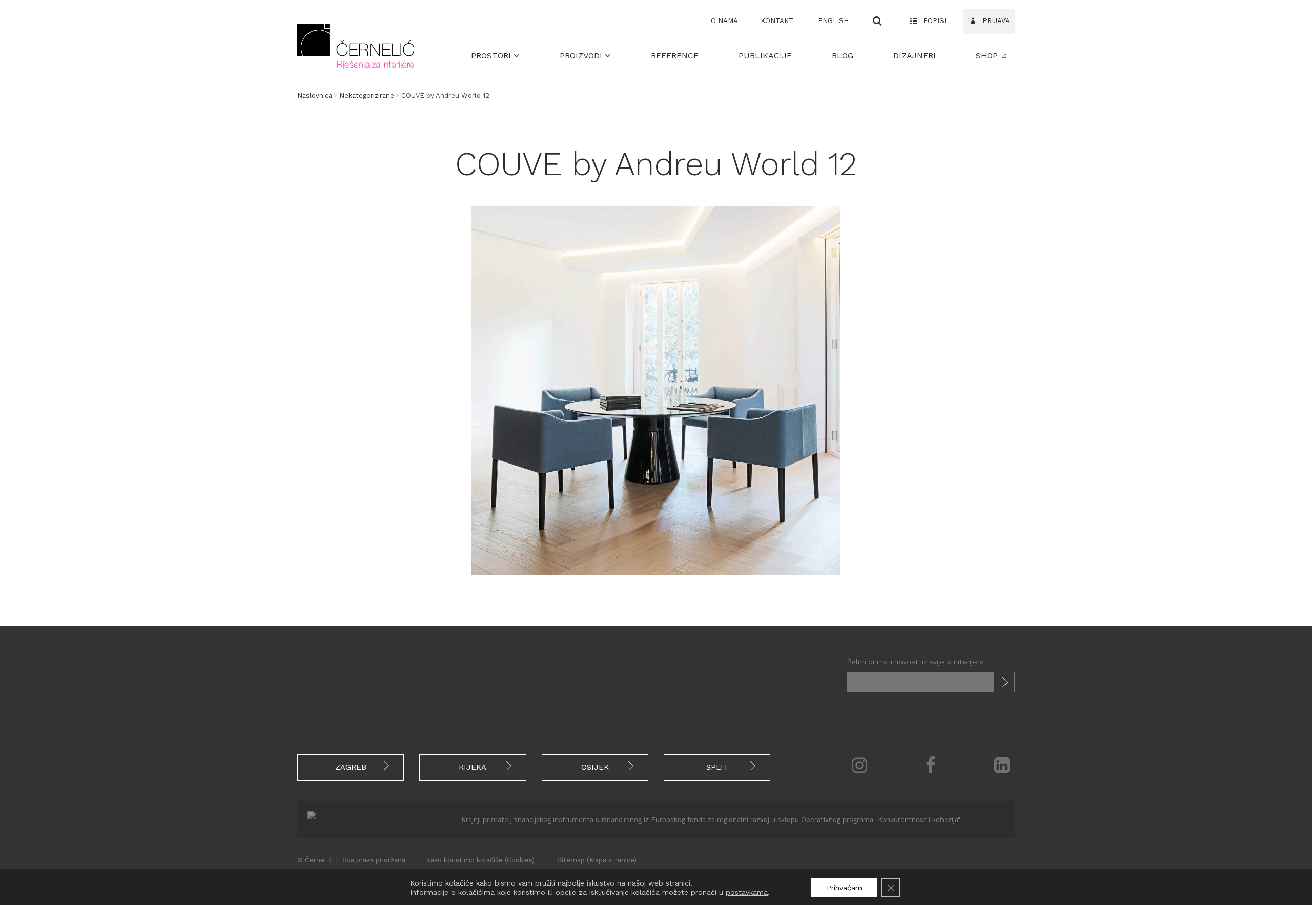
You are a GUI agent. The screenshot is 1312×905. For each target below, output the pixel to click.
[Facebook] (931, 765)
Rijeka (472, 767)
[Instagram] (859, 765)
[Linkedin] (1002, 765)
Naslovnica (314, 95)
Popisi (933, 21)
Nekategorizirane (366, 95)
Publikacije (765, 55)
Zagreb (350, 767)
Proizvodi (582, 55)
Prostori (492, 55)
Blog (842, 55)
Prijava (995, 21)
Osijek (595, 767)
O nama (724, 21)
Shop (987, 55)
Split (717, 767)
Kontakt (777, 21)
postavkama (747, 892)
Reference (675, 55)
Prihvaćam (844, 887)
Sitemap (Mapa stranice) (597, 860)
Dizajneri (914, 55)
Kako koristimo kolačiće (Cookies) (480, 860)
